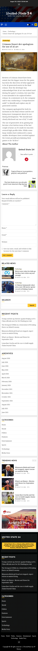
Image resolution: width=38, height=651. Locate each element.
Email (4, 235)
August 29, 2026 (21, 473)
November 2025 (7, 393)
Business (5, 437)
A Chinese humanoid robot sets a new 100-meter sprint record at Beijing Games (25, 287)
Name (4, 228)
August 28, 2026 (21, 277)
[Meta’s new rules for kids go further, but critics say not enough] (8, 273)
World (4, 429)
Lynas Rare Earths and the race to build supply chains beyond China (25, 497)
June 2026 (5, 366)
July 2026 (5, 362)
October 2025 (6, 397)
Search (6, 299)
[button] (6, 24)
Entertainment (7, 441)
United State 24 (8, 49)
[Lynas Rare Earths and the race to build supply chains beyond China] (8, 498)
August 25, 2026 (21, 291)
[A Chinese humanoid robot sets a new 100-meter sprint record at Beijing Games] (8, 287)
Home (4, 425)
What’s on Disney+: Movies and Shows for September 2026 (24, 483)
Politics (4, 433)
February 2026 (7, 381)
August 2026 (6, 358)
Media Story (6, 453)
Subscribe (35, 24)
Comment (5, 204)
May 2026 (5, 370)
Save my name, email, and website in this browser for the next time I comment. (17, 250)
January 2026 (6, 385)
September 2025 (7, 401)
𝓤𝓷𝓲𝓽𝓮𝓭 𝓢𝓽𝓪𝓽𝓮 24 (19, 13)
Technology (6, 40)
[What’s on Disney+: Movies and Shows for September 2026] (8, 484)
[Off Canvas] (2, 24)
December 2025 (7, 389)
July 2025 (5, 408)
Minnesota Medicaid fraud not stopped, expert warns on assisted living (25, 469)
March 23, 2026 (20, 49)
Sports (4, 445)
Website (4, 242)
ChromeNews (27, 647)
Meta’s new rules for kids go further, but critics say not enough (25, 273)
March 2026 (6, 378)
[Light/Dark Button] (28, 25)
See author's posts (26, 154)
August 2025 (6, 405)
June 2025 (5, 412)
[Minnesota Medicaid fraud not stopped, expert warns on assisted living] (8, 470)
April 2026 (5, 374)
